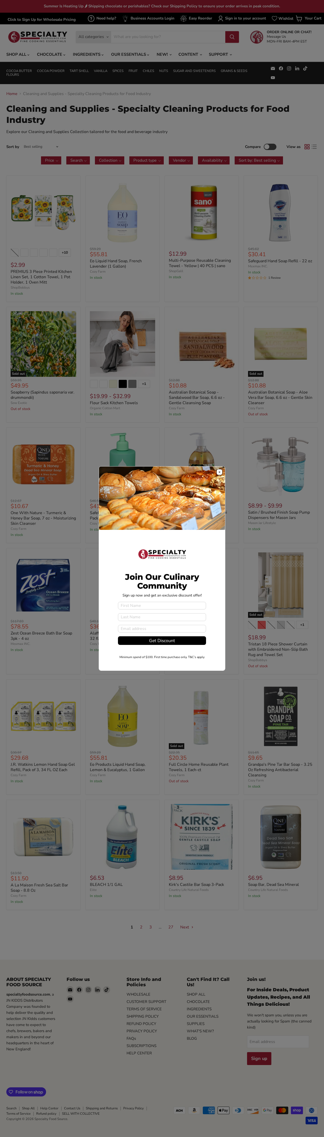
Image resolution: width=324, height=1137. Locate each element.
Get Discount (162, 641)
